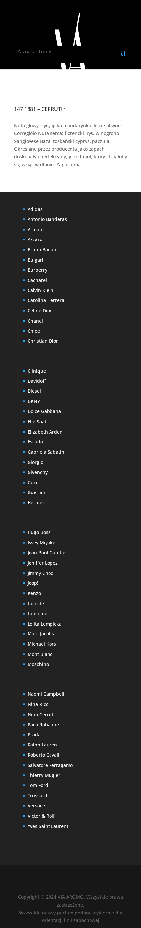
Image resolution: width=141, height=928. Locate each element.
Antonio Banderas (47, 219)
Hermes (36, 502)
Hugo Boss (39, 532)
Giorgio (35, 462)
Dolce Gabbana (44, 411)
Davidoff (37, 381)
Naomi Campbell (46, 694)
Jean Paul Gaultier (47, 552)
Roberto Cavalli (44, 755)
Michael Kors (42, 644)
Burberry (37, 270)
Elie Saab (38, 421)
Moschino (38, 664)
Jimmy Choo (40, 573)
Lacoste (36, 603)
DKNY (34, 401)
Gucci (34, 482)
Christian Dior (43, 341)
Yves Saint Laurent (48, 826)
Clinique (37, 371)
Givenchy (38, 472)
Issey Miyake (41, 542)
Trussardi (38, 795)
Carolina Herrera (46, 300)
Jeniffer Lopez (43, 563)
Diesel (34, 391)
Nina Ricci (39, 704)
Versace (36, 805)
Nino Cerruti (41, 714)
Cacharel (37, 280)
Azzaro (35, 239)
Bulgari (35, 260)
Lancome (37, 613)
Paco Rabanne (43, 724)
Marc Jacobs (41, 634)
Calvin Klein (40, 290)
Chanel (35, 321)
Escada (35, 441)
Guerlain (37, 492)
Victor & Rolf (41, 816)
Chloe (34, 331)
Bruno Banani (43, 249)
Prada (34, 734)
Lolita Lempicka (45, 624)
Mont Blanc (40, 654)
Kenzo (34, 593)
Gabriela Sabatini (47, 452)
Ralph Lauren (42, 745)
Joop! (33, 583)
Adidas (35, 209)
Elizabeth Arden (45, 432)
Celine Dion (40, 310)
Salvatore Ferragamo (50, 765)
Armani (36, 229)
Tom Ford (38, 785)
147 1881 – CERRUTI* (40, 109)
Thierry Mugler (44, 775)
